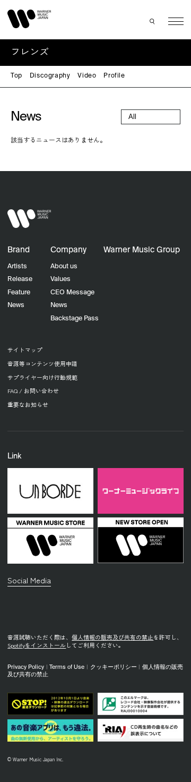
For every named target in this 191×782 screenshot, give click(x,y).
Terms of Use (66, 667)
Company (68, 250)
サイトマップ (24, 350)
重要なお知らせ (27, 405)
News (15, 305)
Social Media (29, 579)
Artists (17, 266)
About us (63, 266)
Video (86, 76)
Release (19, 279)
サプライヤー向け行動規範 (42, 377)
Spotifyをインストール (36, 645)
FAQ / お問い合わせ (33, 391)
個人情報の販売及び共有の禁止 (112, 637)
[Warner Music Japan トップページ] (29, 19)
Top (16, 76)
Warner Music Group (141, 250)
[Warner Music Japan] (29, 218)
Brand (18, 250)
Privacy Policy (25, 667)
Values (60, 279)
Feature (18, 292)
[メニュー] (176, 21)
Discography (50, 76)
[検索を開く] (153, 21)
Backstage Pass (74, 318)
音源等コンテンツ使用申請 (42, 364)
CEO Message (72, 292)
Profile (114, 76)
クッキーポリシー (113, 667)
